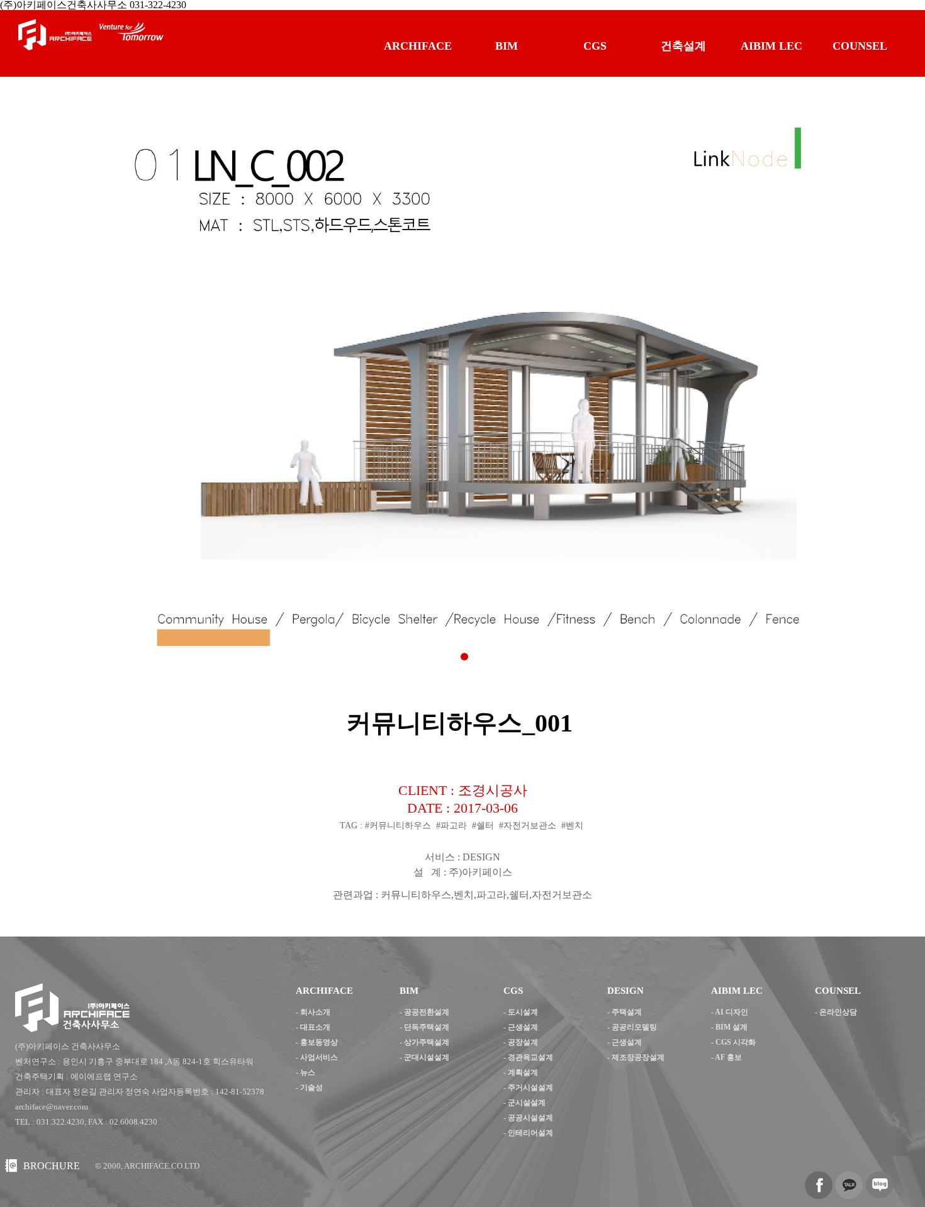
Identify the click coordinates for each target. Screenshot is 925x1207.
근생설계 (523, 1027)
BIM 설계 (731, 1027)
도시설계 (523, 1012)
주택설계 (627, 1012)
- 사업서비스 (317, 1057)
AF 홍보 (728, 1057)
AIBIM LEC (771, 46)
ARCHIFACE (418, 46)
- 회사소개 (313, 1012)
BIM (506, 46)
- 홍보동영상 (317, 1042)
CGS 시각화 (735, 1042)
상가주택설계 (426, 1042)
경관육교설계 (530, 1057)
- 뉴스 (305, 1072)
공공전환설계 (426, 1012)
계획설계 (523, 1072)
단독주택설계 (426, 1027)
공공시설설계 (530, 1117)
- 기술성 (309, 1087)
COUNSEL (859, 46)
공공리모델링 (634, 1027)
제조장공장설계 (638, 1057)
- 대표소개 (313, 1027)
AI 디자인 (731, 1012)
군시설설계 (527, 1102)
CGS (595, 46)
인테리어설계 (530, 1132)
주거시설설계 (530, 1087)
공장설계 (523, 1042)
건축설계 (683, 46)
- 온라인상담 (836, 1012)
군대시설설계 (426, 1057)
